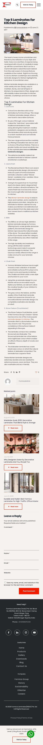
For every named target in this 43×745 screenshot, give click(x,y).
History (21, 683)
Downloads (21, 659)
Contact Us (21, 666)
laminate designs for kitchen (19, 319)
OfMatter (21, 690)
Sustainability (21, 686)
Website (7, 573)
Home (21, 648)
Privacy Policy (16, 718)
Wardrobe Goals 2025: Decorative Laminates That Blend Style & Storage (19, 421)
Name (7, 553)
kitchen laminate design (20, 198)
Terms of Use (27, 718)
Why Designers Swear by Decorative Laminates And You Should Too (19, 460)
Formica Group (22, 679)
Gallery (21, 655)
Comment (8, 527)
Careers (21, 694)
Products (21, 651)
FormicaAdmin (21, 27)
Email (6, 563)
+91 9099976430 (24, 622)
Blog (21, 662)
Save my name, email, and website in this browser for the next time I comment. (21, 584)
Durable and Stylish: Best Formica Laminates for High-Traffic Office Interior (21, 500)
